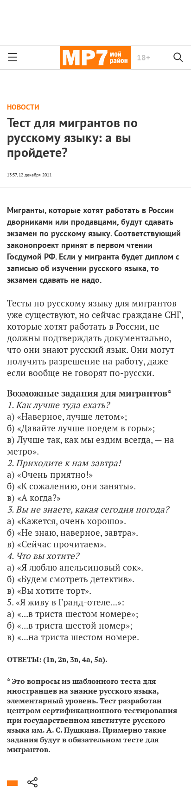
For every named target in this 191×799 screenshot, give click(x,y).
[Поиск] (178, 57)
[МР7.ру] (95, 57)
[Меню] (12, 57)
